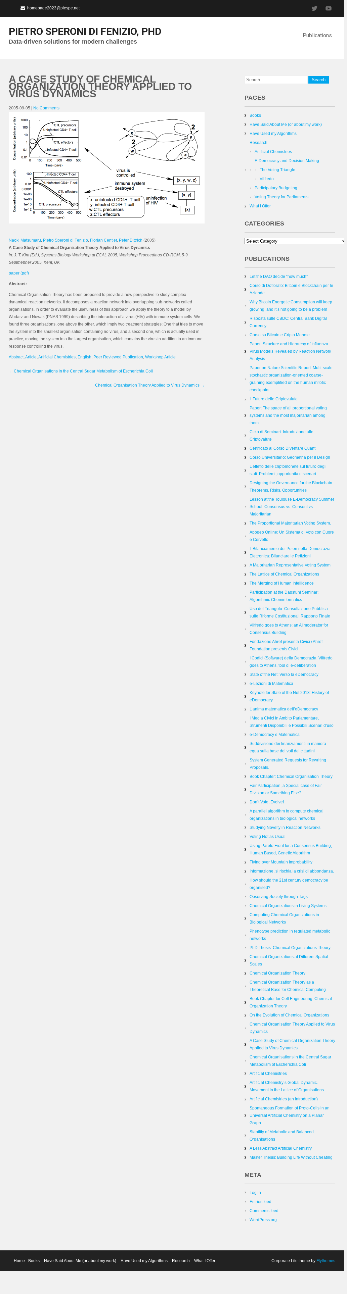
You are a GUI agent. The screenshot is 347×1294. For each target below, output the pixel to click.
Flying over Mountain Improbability (281, 862)
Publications (317, 35)
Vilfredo (267, 179)
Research (258, 142)
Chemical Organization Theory (277, 973)
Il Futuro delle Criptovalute (274, 399)
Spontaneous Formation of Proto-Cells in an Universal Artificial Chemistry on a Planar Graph (290, 1115)
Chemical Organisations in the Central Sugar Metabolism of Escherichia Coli (81, 371)
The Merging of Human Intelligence (282, 583)
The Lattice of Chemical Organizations (284, 574)
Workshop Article (160, 357)
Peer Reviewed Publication (118, 357)
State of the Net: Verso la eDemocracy (284, 674)
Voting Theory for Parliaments (281, 197)
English (84, 357)
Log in (255, 1192)
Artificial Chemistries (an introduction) (284, 1099)
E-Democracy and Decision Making (287, 160)
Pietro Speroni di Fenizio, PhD (85, 31)
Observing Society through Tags (279, 896)
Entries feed (260, 1201)
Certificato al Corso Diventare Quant (282, 448)
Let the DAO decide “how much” (279, 276)
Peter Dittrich (130, 240)
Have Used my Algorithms (273, 133)
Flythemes (325, 1260)
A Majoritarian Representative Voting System (290, 565)
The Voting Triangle (277, 169)
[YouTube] (328, 8)
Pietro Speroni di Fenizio (65, 240)
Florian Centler (103, 240)
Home (19, 1260)
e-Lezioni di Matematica (271, 683)
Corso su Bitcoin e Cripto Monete (280, 335)
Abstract (16, 357)
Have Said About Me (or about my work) (286, 124)
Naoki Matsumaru (25, 240)
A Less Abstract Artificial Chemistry (281, 1148)
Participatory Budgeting (276, 188)
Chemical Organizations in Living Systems (288, 905)
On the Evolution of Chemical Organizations (289, 1015)
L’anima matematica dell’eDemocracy (284, 709)
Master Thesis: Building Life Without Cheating (291, 1157)
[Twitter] (314, 8)
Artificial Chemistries (57, 357)
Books (255, 115)
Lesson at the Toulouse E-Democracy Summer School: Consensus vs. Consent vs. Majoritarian (292, 506)
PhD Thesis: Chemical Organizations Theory (290, 947)
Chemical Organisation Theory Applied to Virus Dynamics (150, 385)
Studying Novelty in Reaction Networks (285, 827)
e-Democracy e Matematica (275, 734)
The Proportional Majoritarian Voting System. (290, 523)
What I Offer (260, 206)
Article (31, 357)
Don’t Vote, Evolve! (267, 802)
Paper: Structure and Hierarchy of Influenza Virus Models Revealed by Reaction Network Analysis (290, 351)
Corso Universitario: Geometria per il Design (290, 457)
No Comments (46, 108)
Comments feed (264, 1210)
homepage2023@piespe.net (53, 8)
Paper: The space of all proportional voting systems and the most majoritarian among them (288, 415)
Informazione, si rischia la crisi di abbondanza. (292, 871)
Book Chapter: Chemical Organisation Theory (291, 776)
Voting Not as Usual (268, 836)
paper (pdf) (19, 273)
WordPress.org (263, 1219)
